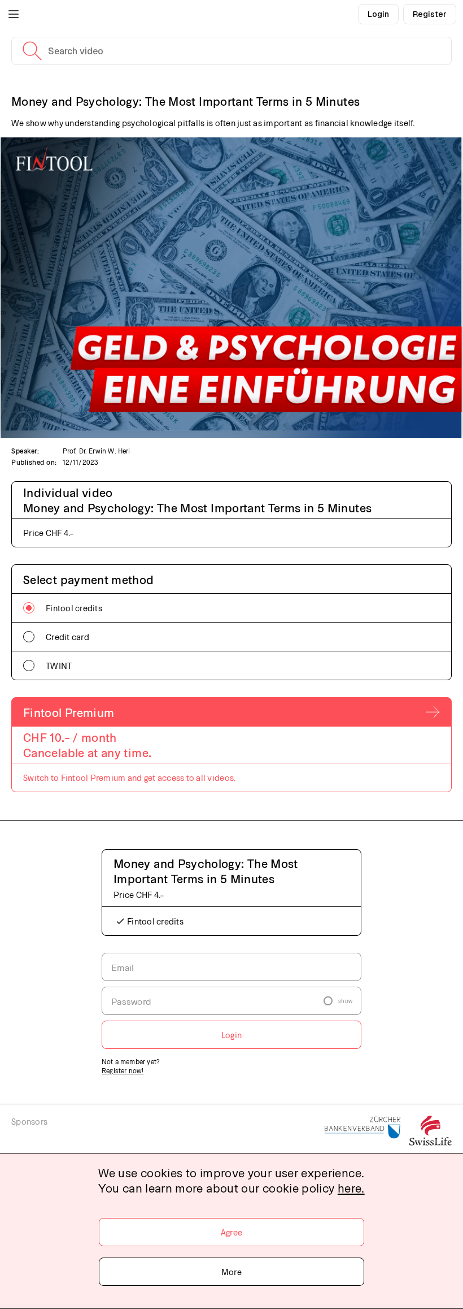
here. (351, 1188)
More (231, 1272)
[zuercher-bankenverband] (363, 1131)
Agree (231, 1232)
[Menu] (13, 14)
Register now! (122, 1070)
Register (430, 14)
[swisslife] (430, 1131)
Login (378, 14)
